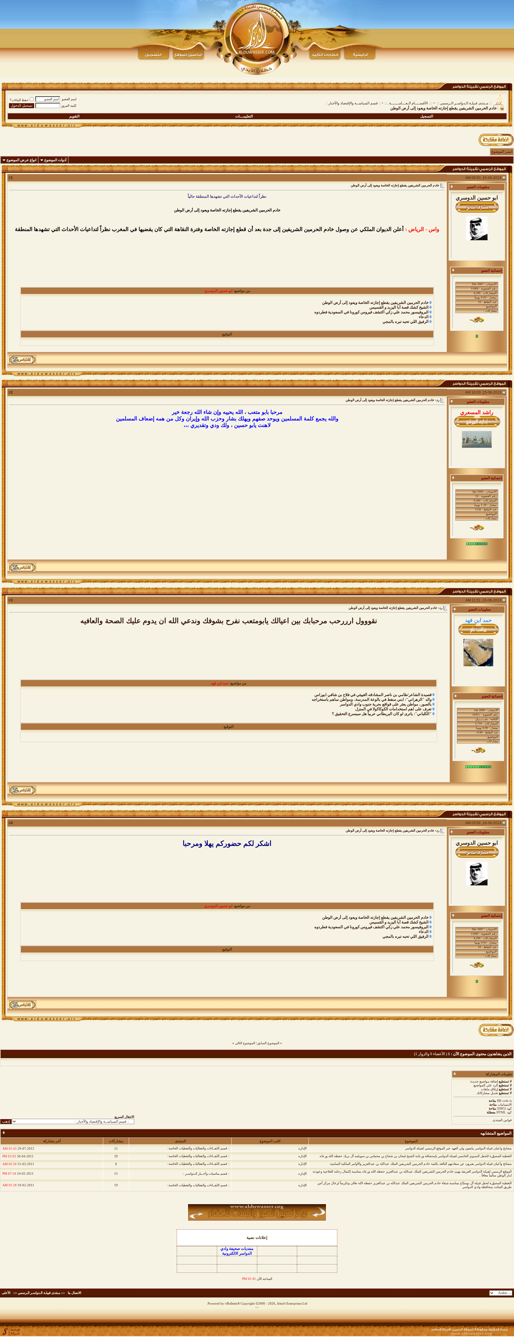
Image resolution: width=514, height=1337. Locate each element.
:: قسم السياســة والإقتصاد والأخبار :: (353, 103)
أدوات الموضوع (55, 160)
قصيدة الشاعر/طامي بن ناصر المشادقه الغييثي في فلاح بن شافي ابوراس (373, 694)
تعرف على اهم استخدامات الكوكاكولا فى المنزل (393, 709)
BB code (503, 1100)
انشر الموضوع (501, 152)
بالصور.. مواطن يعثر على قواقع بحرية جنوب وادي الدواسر (386, 704)
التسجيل (426, 116)
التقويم (74, 116)
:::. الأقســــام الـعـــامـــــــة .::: (408, 103)
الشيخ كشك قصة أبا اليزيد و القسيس (399, 307)
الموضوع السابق (268, 1043)
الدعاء (424, 317)
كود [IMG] (504, 1108)
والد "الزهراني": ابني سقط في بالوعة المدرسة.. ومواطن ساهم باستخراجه (372, 699)
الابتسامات (505, 1104)
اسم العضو (69, 99)
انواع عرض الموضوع (21, 160)
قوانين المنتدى (502, 1120)
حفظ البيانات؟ (19, 100)
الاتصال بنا (74, 1292)
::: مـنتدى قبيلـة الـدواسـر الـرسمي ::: (464, 103)
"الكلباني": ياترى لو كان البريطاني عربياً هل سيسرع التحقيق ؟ (382, 713)
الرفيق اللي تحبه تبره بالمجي (406, 321)
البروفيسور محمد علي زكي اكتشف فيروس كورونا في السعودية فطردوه (371, 312)
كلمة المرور (68, 105)
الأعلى (6, 1292)
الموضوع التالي (245, 1043)
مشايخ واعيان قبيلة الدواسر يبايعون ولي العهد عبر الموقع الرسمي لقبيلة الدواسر (458, 1148)
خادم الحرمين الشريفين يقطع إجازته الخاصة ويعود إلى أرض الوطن (375, 302)
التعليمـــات (244, 116)
